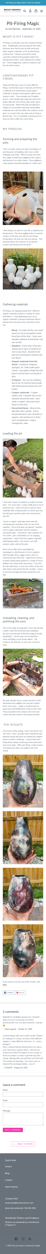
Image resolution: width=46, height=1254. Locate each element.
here (5, 985)
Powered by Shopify (32, 1246)
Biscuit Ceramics (18, 1246)
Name (5, 1090)
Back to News (25, 1144)
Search (8, 1166)
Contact (8, 1180)
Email (5, 1100)
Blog (7, 1173)
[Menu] (41, 10)
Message (6, 1111)
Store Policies (11, 1187)
